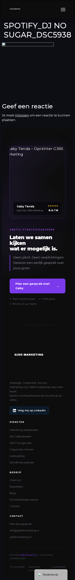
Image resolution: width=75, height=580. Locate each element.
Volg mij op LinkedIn (32, 410)
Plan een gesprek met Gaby (37, 286)
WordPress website (22, 462)
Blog (13, 493)
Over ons (15, 480)
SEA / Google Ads (20, 442)
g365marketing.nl (21, 536)
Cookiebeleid (58, 566)
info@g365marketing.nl (24, 530)
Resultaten (16, 486)
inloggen (22, 115)
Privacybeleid (17, 566)
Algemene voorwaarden (35, 568)
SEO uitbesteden (20, 436)
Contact (15, 506)
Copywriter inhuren (22, 449)
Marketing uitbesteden (24, 429)
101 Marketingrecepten (24, 499)
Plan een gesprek (21, 523)
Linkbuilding (17, 455)
